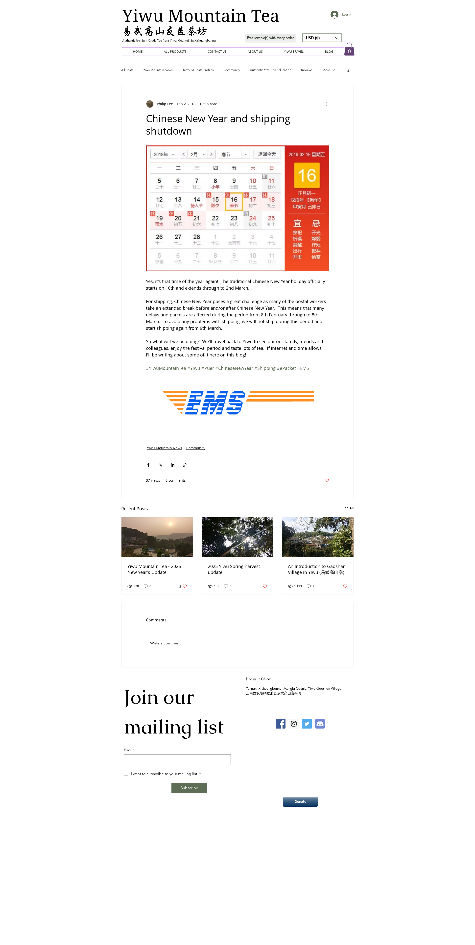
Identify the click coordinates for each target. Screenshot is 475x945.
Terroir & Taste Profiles (198, 70)
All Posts (127, 70)
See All (348, 508)
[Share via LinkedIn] (172, 465)
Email (129, 750)
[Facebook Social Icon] (280, 724)
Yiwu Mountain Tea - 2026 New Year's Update (154, 569)
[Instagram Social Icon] (294, 724)
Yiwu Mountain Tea (200, 16)
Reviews (306, 70)
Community (232, 70)
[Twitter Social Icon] (307, 724)
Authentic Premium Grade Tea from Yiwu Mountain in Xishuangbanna (169, 41)
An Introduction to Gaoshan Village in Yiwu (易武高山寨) (317, 569)
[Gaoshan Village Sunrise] (157, 537)
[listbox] (322, 37)
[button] (322, 37)
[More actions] (326, 104)
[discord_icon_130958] (320, 724)
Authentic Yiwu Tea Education (270, 70)
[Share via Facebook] (148, 465)
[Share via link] (184, 465)
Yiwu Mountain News (158, 70)
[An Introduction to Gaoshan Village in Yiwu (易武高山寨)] (318, 537)
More (326, 70)
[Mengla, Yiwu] (237, 537)
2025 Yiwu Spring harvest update (234, 569)
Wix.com (261, 837)
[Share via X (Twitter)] (160, 465)
